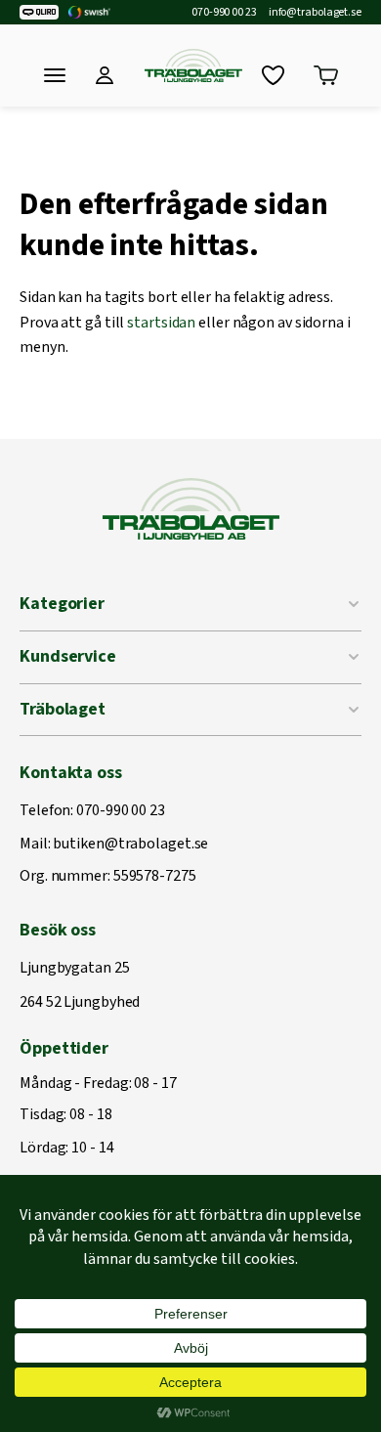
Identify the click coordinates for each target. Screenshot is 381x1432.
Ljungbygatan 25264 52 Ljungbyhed (80, 986)
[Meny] (54, 75)
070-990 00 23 (224, 13)
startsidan (161, 322)
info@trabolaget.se (315, 13)
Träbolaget (63, 709)
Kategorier (62, 603)
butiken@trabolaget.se (130, 844)
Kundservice (68, 656)
